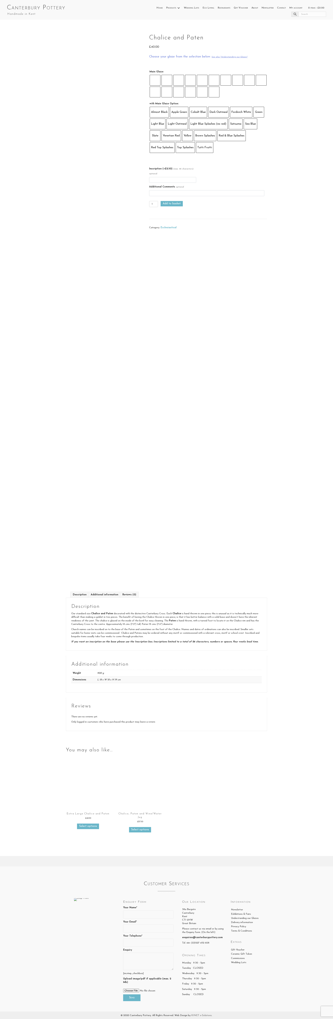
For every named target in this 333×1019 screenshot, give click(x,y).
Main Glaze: (157, 71)
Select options (88, 826)
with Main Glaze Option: (164, 103)
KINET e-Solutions (201, 1015)
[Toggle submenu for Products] (179, 8)
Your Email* (130, 922)
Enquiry (127, 950)
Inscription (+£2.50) (171, 171)
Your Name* (130, 907)
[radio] (155, 80)
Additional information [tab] (104, 594)
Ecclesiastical (169, 227)
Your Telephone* (132, 936)
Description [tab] (80, 594)
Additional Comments (166, 187)
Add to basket (172, 203)
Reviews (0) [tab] (129, 594)
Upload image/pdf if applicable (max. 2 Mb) (147, 981)
